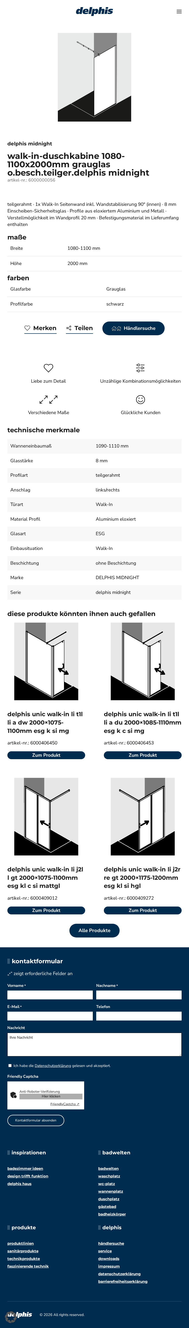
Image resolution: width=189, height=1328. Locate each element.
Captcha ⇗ (64, 1104)
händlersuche (111, 1243)
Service (105, 1251)
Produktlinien (20, 1243)
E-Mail (14, 1006)
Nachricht (16, 1028)
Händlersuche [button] (140, 328)
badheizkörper (112, 1214)
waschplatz (109, 1176)
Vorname (16, 985)
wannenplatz (110, 1191)
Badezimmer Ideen (25, 1168)
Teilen (84, 328)
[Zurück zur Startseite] (94, 11)
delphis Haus (19, 1183)
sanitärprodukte (22, 1251)
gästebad (107, 1206)
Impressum (109, 1266)
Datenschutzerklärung (53, 1065)
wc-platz (106, 1183)
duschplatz (108, 1199)
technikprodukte (23, 1258)
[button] (179, 11)
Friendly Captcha (22, 1076)
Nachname (107, 985)
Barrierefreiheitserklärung (123, 1281)
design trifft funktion (27, 1176)
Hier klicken (51, 1096)
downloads (108, 1258)
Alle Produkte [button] (94, 930)
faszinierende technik (28, 1266)
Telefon (103, 1006)
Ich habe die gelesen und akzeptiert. (62, 1065)
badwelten (108, 1168)
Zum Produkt (46, 755)
